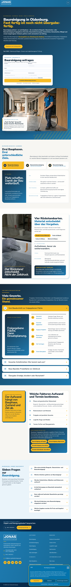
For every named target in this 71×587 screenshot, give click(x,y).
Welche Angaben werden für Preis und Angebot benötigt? (47, 509)
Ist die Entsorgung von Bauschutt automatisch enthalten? (46, 488)
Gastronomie (52, 549)
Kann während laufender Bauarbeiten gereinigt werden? (47, 495)
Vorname (6, 63)
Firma (5, 68)
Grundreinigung (32, 549)
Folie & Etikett (56, 235)
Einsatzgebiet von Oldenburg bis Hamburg (31, 37)
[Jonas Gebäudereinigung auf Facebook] (8, 562)
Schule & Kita (52, 542)
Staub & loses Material (43, 235)
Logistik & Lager (53, 546)
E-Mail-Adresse (7, 73)
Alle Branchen (53, 552)
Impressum (56, 584)
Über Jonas (52, 561)
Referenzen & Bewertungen (56, 564)
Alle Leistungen (34, 552)
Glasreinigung (32, 546)
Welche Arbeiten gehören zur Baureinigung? (46, 475)
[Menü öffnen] (68, 2)
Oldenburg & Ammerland (35, 564)
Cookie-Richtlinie (44, 584)
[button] (68, 567)
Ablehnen (49, 580)
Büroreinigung (32, 539)
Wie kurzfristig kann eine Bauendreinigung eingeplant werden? (45, 502)
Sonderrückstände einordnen (41, 449)
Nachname (30, 63)
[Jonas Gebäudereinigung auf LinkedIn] (12, 562)
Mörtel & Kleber (53, 239)
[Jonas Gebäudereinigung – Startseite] (6, 2)
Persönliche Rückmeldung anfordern (27, 80)
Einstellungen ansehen (62, 580)
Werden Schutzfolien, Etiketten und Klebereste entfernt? (47, 481)
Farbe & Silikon (40, 239)
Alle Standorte (33, 561)
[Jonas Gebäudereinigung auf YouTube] (20, 562)
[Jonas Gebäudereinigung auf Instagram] (5, 562)
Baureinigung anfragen (39, 441)
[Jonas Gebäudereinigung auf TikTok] (16, 562)
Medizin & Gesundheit (54, 539)
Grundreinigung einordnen (40, 445)
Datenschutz (50, 584)
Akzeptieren (36, 580)
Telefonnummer (31, 73)
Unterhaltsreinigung (34, 542)
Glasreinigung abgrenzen (56, 441)
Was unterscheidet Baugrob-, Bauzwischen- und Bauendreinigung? (47, 468)
